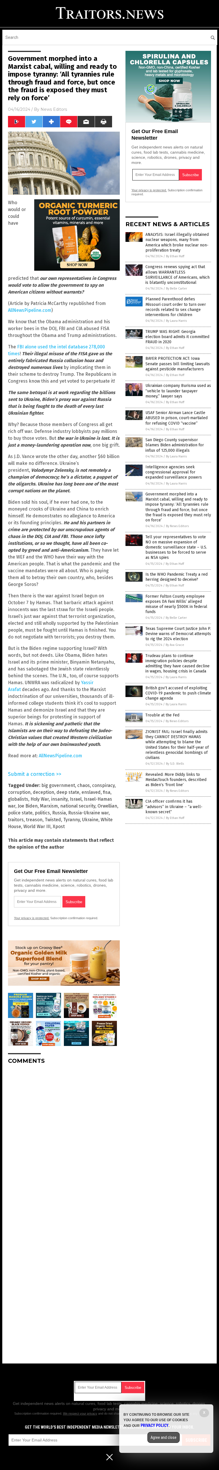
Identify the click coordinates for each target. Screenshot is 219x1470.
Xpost (59, 826)
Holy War (40, 799)
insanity (59, 799)
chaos (83, 785)
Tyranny (71, 819)
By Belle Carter (176, 288)
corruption (19, 792)
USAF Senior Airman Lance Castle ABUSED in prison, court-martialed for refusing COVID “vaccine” (176, 417)
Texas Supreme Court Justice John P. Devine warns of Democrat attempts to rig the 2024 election (178, 633)
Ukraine (90, 819)
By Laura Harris (176, 321)
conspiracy (103, 785)
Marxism (49, 806)
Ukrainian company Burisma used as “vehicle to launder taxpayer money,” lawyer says (178, 390)
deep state (67, 792)
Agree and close (164, 1437)
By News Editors (177, 526)
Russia (59, 813)
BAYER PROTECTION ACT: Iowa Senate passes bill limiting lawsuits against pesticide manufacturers (177, 363)
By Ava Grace (175, 645)
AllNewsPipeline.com (29, 310)
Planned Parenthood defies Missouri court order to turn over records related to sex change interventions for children (175, 307)
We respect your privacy (80, 1413)
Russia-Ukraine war (88, 813)
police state (20, 813)
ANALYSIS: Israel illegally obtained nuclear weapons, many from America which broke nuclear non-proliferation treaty (177, 242)
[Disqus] (64, 1140)
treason (34, 819)
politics (42, 813)
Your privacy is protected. (31, 918)
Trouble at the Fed (162, 715)
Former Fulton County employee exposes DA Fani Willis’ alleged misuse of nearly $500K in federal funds (176, 604)
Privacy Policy (155, 1425)
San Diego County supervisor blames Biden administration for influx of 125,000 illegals (174, 445)
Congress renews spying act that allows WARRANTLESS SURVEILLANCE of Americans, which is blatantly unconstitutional (177, 274)
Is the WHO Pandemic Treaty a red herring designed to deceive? (176, 577)
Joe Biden (28, 806)
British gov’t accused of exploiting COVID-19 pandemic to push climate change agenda (178, 693)
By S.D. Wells (175, 764)
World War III (36, 826)
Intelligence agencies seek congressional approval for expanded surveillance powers (173, 472)
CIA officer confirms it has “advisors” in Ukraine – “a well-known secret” (173, 806)
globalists (18, 799)
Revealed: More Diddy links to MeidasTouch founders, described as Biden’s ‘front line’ (175, 779)
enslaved (91, 792)
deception (43, 792)
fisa (106, 792)
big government (58, 785)
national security (77, 806)
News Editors (53, 109)
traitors (16, 819)
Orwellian (107, 806)
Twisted (53, 819)
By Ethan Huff (175, 256)
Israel (76, 799)
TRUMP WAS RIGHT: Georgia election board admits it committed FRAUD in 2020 (177, 336)
